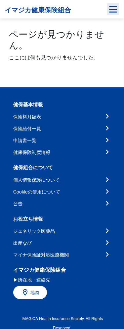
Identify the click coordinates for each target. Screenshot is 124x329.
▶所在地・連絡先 (31, 279)
